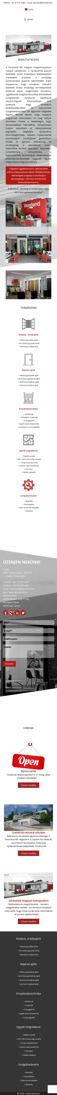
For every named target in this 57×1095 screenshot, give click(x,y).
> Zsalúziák (28, 1005)
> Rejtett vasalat (28, 456)
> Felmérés (28, 511)
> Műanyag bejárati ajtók (29, 375)
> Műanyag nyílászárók (28, 340)
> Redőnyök (28, 414)
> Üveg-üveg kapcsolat (28, 462)
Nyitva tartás (28, 771)
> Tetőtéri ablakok (28, 472)
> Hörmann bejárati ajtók (29, 385)
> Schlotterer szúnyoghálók (28, 427)
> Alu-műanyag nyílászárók (29, 343)
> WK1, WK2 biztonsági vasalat (28, 459)
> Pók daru (28, 469)
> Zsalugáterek (28, 420)
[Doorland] (29, 8)
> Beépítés (28, 501)
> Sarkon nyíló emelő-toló (28, 466)
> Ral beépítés (28, 504)
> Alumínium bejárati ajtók (28, 382)
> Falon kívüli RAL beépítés (28, 507)
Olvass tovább (29, 786)
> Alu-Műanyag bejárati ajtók (28, 379)
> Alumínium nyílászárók (28, 346)
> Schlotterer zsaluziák (28, 417)
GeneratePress (33, 1093)
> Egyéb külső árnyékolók (28, 424)
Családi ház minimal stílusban (28, 832)
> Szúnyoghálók (28, 1017)
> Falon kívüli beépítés (29, 1080)
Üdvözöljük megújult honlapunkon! (29, 900)
